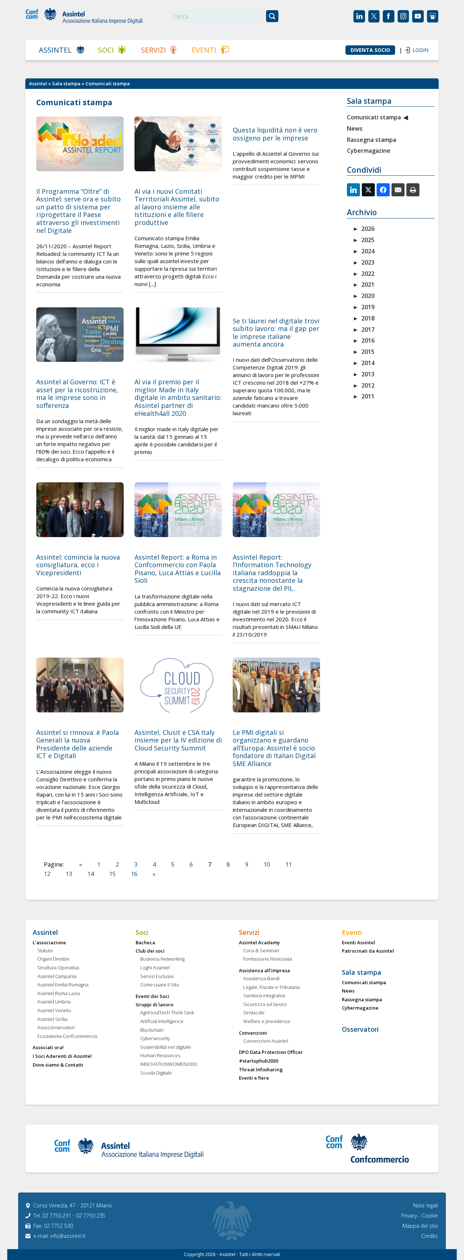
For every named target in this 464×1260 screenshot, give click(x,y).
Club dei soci (150, 951)
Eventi (204, 50)
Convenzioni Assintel (265, 1041)
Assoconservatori (56, 1028)
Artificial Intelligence (161, 1021)
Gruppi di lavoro (154, 1005)
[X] (368, 189)
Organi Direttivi (53, 959)
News (354, 128)
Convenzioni (253, 1033)
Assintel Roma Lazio (58, 994)
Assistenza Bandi (261, 979)
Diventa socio (370, 50)
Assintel (55, 50)
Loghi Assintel (155, 968)
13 (69, 874)
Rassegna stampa (371, 140)
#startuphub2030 (258, 1061)
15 (112, 874)
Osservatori (360, 1030)
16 (134, 874)
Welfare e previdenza (266, 1021)
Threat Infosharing (261, 1070)
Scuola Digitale (156, 1073)
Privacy (409, 1215)
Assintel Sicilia (52, 1019)
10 (267, 864)
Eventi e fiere (254, 1078)
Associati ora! (48, 1048)
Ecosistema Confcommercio (67, 1036)
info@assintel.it (68, 1235)
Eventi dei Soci (152, 996)
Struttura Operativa (58, 968)
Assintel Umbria (54, 1002)
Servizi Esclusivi (157, 976)
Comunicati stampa (374, 117)
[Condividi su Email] (398, 189)
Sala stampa (66, 83)
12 (47, 874)
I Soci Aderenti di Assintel (62, 1056)
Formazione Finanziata (267, 959)
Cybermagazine (368, 151)
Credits (429, 1235)
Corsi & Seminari (261, 951)
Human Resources (160, 1056)
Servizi (153, 50)
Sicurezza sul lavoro (265, 1004)
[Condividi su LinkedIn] (353, 189)
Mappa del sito (420, 1225)
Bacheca (145, 943)
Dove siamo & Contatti (58, 1065)
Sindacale (254, 1013)
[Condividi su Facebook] (383, 189)
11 (288, 864)
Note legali (425, 1205)
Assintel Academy (259, 943)
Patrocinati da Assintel (368, 951)
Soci (106, 50)
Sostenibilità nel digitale (165, 1047)
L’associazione (49, 943)
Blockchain (152, 1030)
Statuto (45, 951)
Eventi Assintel (358, 943)
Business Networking (162, 959)
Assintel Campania (56, 976)
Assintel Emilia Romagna (62, 985)
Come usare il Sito (159, 985)
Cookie (430, 1215)
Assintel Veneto (54, 1011)
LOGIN (417, 49)
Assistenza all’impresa (264, 971)
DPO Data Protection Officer (271, 1052)
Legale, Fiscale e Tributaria (271, 987)
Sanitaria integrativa (264, 996)
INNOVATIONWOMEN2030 (168, 1064)
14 (90, 874)
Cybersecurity (155, 1039)
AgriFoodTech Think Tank (167, 1013)
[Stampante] (412, 189)
